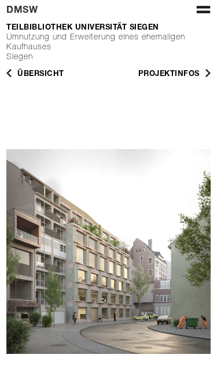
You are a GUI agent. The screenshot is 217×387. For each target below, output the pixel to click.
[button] (201, 14)
